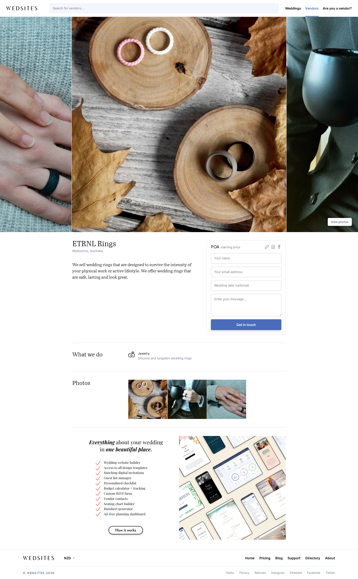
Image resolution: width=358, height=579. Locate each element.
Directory (312, 558)
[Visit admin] (38, 558)
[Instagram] (273, 247)
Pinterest (296, 572)
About (330, 558)
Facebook (314, 572)
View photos (340, 222)
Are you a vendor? (337, 8)
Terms (230, 572)
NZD (67, 558)
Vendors (312, 8)
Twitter (330, 572)
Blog (279, 558)
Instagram (278, 572)
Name (217, 256)
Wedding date (222, 283)
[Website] (267, 247)
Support (294, 558)
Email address (222, 270)
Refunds (260, 572)
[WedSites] (21, 8)
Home (249, 558)
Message (219, 297)
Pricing (264, 558)
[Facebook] (279, 247)
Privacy (244, 572)
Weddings (293, 8)
